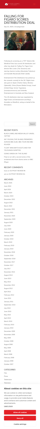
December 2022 (9, 199)
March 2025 (8, 183)
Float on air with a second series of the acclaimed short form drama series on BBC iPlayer (18, 159)
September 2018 (9, 258)
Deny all (20, 418)
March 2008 (8, 354)
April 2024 (7, 189)
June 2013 (7, 278)
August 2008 (8, 344)
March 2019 (8, 242)
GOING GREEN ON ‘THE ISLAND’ (15, 153)
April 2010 (7, 318)
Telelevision (8, 379)
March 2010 (8, 321)
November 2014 (9, 272)
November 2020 (9, 216)
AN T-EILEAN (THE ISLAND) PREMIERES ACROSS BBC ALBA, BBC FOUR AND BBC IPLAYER (18, 141)
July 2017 (7, 268)
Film (5, 373)
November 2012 (9, 285)
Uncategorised (19, 27)
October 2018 (8, 255)
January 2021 (8, 212)
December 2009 (9, 331)
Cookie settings (20, 424)
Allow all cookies (20, 412)
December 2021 (9, 209)
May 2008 (7, 348)
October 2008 (8, 341)
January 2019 (8, 249)
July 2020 (7, 225)
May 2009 (7, 338)
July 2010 (7, 308)
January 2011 (8, 301)
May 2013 (7, 282)
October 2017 (8, 265)
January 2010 (8, 328)
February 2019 (9, 245)
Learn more (8, 406)
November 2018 (9, 252)
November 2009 (9, 334)
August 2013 (8, 275)
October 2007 (8, 364)
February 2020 (9, 232)
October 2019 (8, 239)
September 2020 (9, 219)
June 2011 (7, 298)
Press (6, 376)
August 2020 (8, 222)
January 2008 (8, 361)
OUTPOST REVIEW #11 (17, 174)
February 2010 (9, 324)
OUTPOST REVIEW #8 (17, 171)
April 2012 (7, 291)
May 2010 (7, 315)
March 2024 (8, 193)
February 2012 (9, 295)
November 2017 (9, 262)
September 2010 (9, 305)
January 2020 (8, 235)
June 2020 (7, 229)
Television (7, 383)
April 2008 (7, 351)
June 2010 (7, 311)
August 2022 (8, 202)
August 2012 (8, 288)
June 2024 (7, 186)
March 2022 (8, 206)
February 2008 (9, 357)
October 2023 (8, 196)
